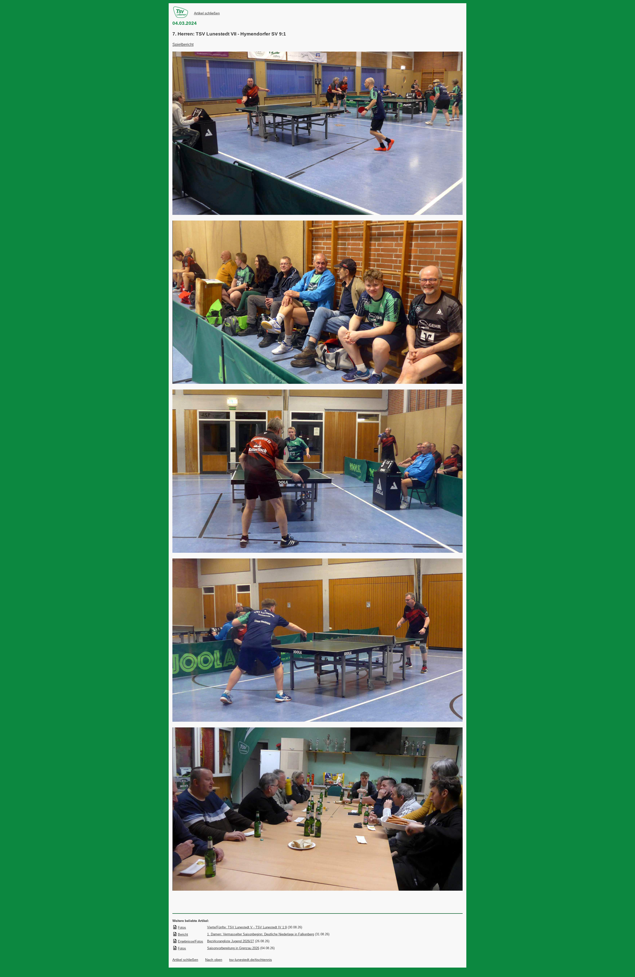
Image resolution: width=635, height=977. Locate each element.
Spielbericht (182, 44)
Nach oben (213, 960)
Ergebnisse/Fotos (190, 941)
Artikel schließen (207, 13)
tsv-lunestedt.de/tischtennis (250, 960)
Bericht (183, 934)
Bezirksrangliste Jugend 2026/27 (230, 941)
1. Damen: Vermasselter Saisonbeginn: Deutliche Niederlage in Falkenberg (260, 934)
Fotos (182, 927)
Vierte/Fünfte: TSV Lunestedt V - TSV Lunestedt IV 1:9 (247, 927)
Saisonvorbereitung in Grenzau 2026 (233, 948)
